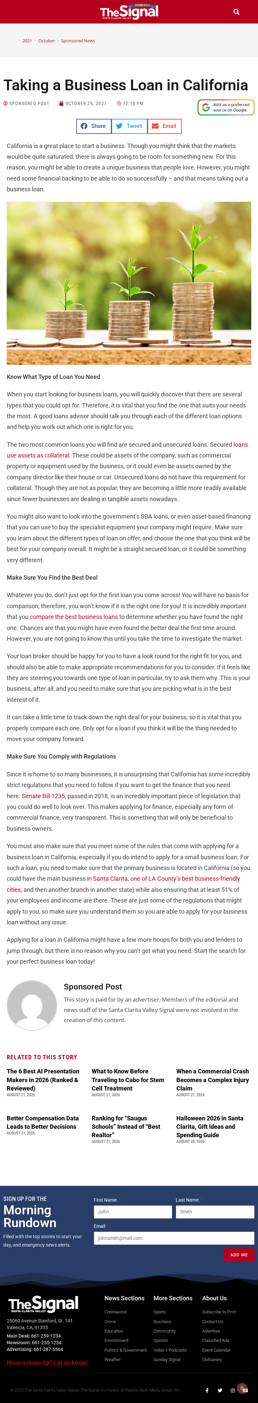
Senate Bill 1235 (43, 796)
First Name (106, 1200)
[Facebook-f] (207, 1390)
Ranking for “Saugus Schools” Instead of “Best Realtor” (126, 1127)
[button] (21, 12)
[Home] (14, 41)
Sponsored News (78, 41)
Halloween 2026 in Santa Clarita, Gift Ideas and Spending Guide (210, 1127)
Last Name (188, 1200)
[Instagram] (232, 1390)
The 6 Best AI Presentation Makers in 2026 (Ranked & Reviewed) (43, 1080)
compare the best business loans (74, 616)
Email (100, 1226)
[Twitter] (220, 1390)
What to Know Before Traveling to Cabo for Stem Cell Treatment (128, 1080)
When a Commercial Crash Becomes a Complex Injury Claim (212, 1080)
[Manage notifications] (242, 1388)
